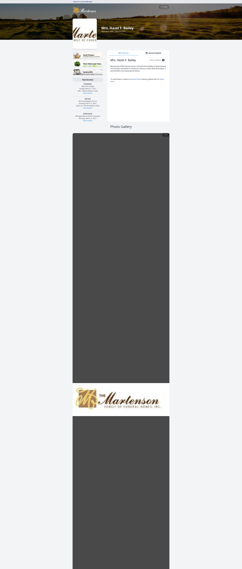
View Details (87, 93)
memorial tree (134, 79)
